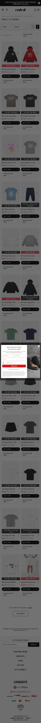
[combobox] (4, 363)
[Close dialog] (39, 346)
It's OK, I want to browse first (14, 369)
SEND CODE (14, 366)
